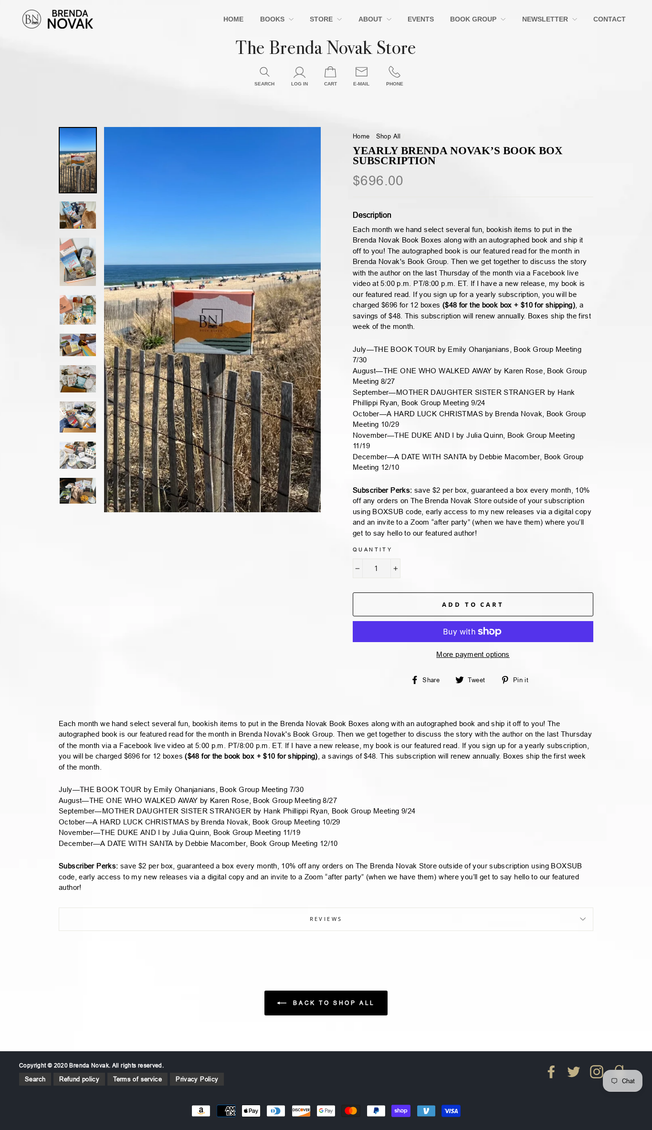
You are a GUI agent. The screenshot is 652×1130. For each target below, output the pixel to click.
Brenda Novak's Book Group (400, 261)
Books (273, 19)
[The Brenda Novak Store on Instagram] (596, 1071)
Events (421, 19)
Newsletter (546, 19)
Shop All (388, 136)
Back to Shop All (332, 1002)
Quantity (372, 549)
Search (35, 1079)
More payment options (473, 654)
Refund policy (79, 1079)
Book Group (474, 19)
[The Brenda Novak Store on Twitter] (573, 1071)
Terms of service (137, 1079)
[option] (212, 319)
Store (322, 19)
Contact (609, 19)
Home (233, 19)
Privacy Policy (197, 1079)
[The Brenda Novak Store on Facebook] (551, 1071)
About (371, 19)
